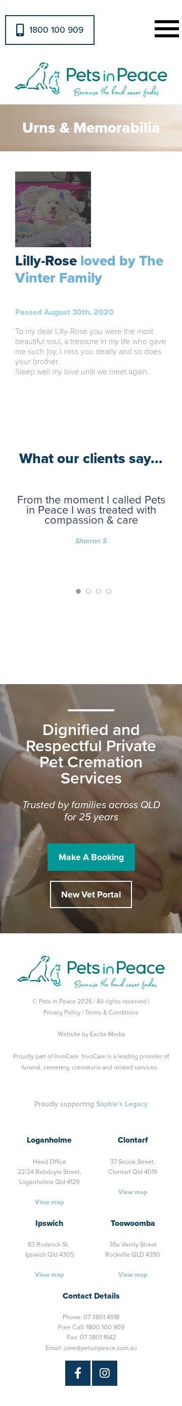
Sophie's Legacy (122, 1104)
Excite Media (107, 1034)
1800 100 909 (56, 30)
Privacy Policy (61, 1012)
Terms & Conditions (112, 1012)
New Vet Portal (91, 894)
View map (49, 1202)
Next (160, 166)
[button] (165, 27)
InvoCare (66, 1056)
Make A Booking (91, 857)
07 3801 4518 (101, 1317)
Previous (22, 166)
